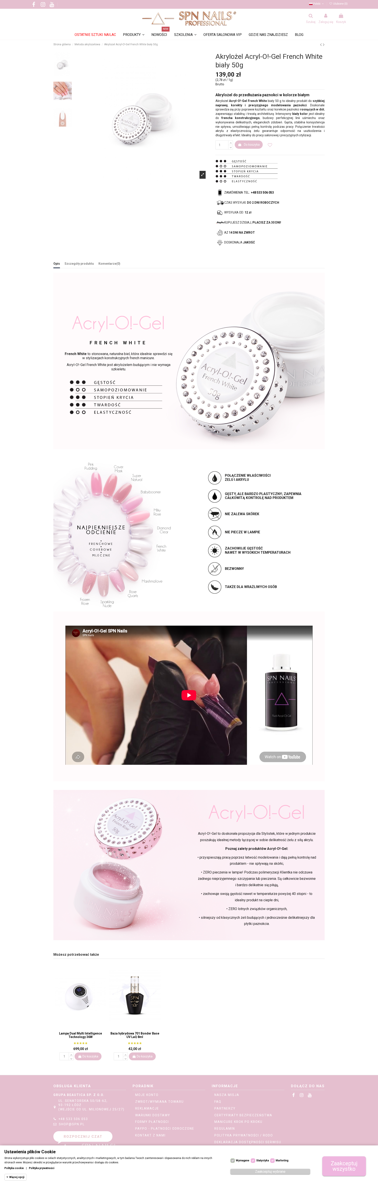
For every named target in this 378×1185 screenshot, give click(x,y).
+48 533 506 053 (73, 1119)
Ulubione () (340, 3)
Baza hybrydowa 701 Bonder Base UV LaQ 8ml (134, 1035)
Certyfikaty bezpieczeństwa (243, 1115)
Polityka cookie (14, 1168)
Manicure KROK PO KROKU (238, 1122)
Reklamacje (147, 1108)
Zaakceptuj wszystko (344, 1166)
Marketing (282, 1160)
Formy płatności (152, 1122)
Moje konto (147, 1095)
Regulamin (224, 1128)
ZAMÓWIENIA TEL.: (249, 192)
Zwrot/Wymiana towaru (159, 1101)
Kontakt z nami (150, 1135)
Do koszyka (252, 144)
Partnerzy (225, 1108)
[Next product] (324, 44)
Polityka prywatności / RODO (243, 1135)
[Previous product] (321, 44)
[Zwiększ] (230, 142)
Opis (56, 263)
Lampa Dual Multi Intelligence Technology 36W (80, 1035)
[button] (185, 35)
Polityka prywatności (41, 1168)
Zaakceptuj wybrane (270, 1171)
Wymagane (242, 1160)
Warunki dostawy (152, 1115)
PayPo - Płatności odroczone (164, 1128)
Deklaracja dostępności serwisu (247, 1142)
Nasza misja (226, 1095)
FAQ (217, 1101)
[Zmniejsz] (230, 147)
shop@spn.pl (72, 1124)
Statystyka (262, 1160)
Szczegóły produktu (79, 263)
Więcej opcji (16, 1177)
